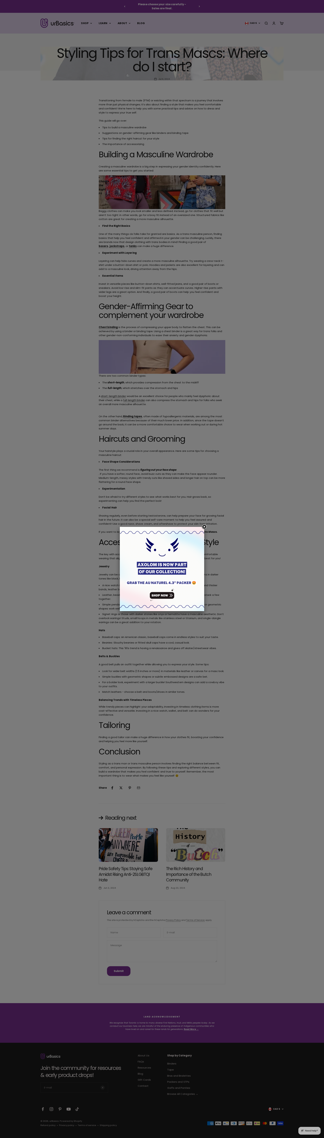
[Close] (204, 527)
